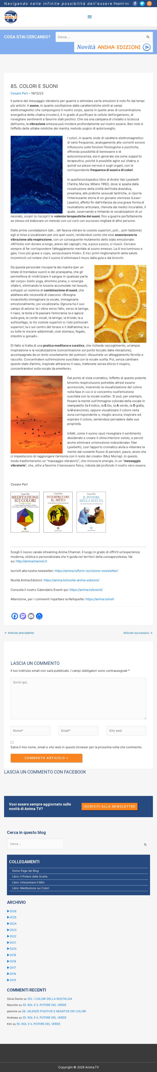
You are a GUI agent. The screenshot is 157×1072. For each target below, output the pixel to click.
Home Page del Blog (25, 870)
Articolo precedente (19, 632)
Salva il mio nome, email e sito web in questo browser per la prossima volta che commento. (76, 747)
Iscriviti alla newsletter (110, 806)
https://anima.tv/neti (100, 599)
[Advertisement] (78, 650)
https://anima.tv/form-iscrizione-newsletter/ (86, 571)
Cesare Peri (19, 93)
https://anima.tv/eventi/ (86, 590)
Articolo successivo (138, 632)
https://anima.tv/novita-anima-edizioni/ (71, 580)
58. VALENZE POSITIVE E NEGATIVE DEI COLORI (54, 1011)
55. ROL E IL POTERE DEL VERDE (44, 1005)
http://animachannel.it (31, 561)
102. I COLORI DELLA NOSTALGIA (49, 998)
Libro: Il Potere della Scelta (29, 876)
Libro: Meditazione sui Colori (30, 888)
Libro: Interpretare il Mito (28, 882)
